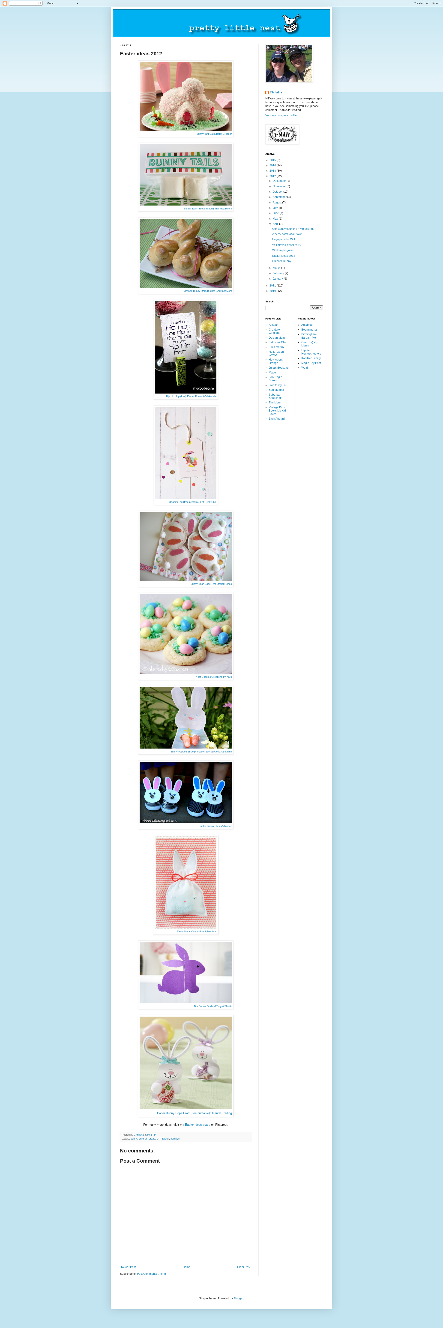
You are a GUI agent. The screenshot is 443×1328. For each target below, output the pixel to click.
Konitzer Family (311, 358)
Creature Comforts (274, 331)
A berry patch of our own (287, 234)
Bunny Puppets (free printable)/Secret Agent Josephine (201, 751)
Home (186, 1267)
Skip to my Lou (278, 385)
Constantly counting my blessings (293, 228)
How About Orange (275, 361)
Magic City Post (311, 363)
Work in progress (282, 250)
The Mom (275, 402)
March (277, 267)
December (280, 180)
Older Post (243, 1267)
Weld (304, 367)
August (277, 202)
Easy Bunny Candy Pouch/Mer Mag (197, 931)
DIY (159, 1138)
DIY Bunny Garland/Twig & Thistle (213, 1006)
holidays (175, 1138)
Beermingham (310, 329)
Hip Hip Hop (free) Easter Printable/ (186, 396)
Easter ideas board (197, 1124)
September (280, 197)
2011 (273, 285)
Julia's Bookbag (279, 367)
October (278, 191)
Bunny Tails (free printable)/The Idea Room (208, 208)
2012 (273, 176)
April (276, 224)
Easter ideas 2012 (283, 255)
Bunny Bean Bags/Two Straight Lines (211, 583)
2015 (273, 160)
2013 (273, 170)
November (280, 186)
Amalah (273, 324)
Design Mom (277, 337)
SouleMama (276, 389)
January (278, 278)
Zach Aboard (277, 418)
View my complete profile (281, 115)
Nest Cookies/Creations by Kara (214, 676)
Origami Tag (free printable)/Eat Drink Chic (192, 502)
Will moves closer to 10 (286, 245)
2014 (273, 165)
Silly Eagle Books (275, 379)
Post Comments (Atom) (151, 1273)
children (143, 1138)
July (275, 207)
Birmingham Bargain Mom (309, 336)
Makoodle (211, 396)
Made (272, 372)
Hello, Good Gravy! (276, 353)
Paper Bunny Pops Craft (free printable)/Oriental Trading (194, 1113)
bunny (134, 1138)
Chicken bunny (281, 261)
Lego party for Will (283, 239)
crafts (152, 1138)
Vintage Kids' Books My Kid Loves (277, 411)
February (279, 273)
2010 (273, 290)
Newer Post (128, 1267)
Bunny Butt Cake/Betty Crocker (214, 133)
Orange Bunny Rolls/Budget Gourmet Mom (208, 290)
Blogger (238, 1298)
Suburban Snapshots (275, 396)
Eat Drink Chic (278, 342)
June (276, 213)
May (276, 218)
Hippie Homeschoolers (311, 352)
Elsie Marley (276, 347)
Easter (165, 1138)
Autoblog (307, 324)
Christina (276, 92)
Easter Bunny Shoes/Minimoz (215, 826)
